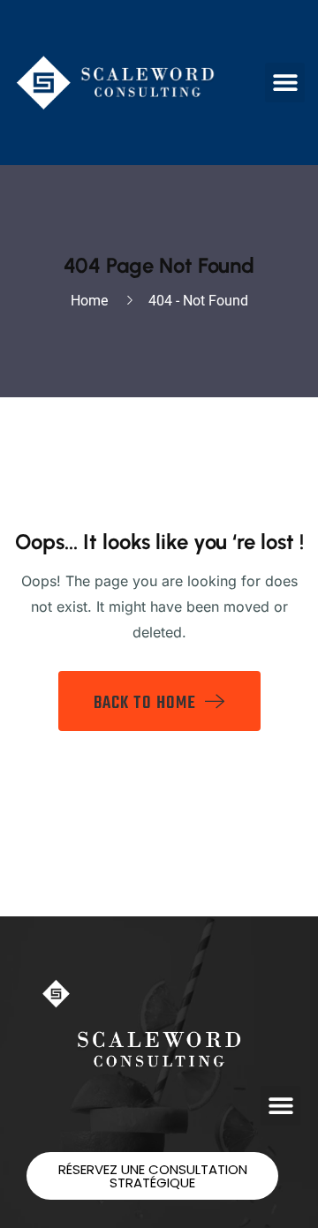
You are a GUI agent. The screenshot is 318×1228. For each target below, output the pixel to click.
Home (93, 300)
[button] (285, 82)
